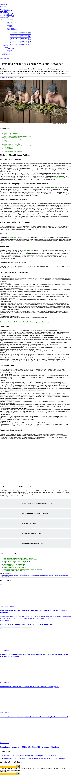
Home (1, 58)
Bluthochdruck (9, 575)
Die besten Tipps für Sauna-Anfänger (12, 133)
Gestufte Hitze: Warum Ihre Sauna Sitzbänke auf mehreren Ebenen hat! (27, 624)
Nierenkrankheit (34, 575)
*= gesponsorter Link (20, 768)
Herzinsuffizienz (24, 575)
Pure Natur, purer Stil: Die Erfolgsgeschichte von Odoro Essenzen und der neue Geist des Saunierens (31, 755)
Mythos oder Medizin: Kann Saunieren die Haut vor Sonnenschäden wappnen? (29, 687)
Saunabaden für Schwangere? (11, 150)
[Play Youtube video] (35, 461)
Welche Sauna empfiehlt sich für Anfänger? (13, 139)
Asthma (2, 575)
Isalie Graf (4, 77)
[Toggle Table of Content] (1, 130)
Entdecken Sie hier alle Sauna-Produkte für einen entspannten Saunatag (19, 145)
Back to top (3, 771)
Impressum (31, 768)
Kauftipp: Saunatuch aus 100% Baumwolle (14, 151)
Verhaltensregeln (4, 576)
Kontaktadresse (54, 768)
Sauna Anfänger (48, 575)
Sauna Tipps (6, 58)
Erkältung (16, 575)
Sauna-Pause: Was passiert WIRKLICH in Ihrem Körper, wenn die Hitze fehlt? (30, 747)
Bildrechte (63, 768)
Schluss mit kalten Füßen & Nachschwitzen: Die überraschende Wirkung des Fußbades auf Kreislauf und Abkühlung (36, 758)
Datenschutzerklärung (42, 768)
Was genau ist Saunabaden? (10, 134)
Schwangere (64, 575)
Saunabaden (57, 575)
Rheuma (41, 575)
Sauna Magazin (4, 620)
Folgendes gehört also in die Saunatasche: (12, 144)
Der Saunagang (8, 147)
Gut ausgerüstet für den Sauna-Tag (11, 143)
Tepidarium (6, 141)
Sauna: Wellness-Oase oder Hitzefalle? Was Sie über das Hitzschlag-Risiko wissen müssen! (34, 717)
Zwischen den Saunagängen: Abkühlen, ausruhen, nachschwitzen (17, 136)
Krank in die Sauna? (9, 148)
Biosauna (6, 140)
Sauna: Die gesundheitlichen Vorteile (11, 137)
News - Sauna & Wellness (7, 606)
